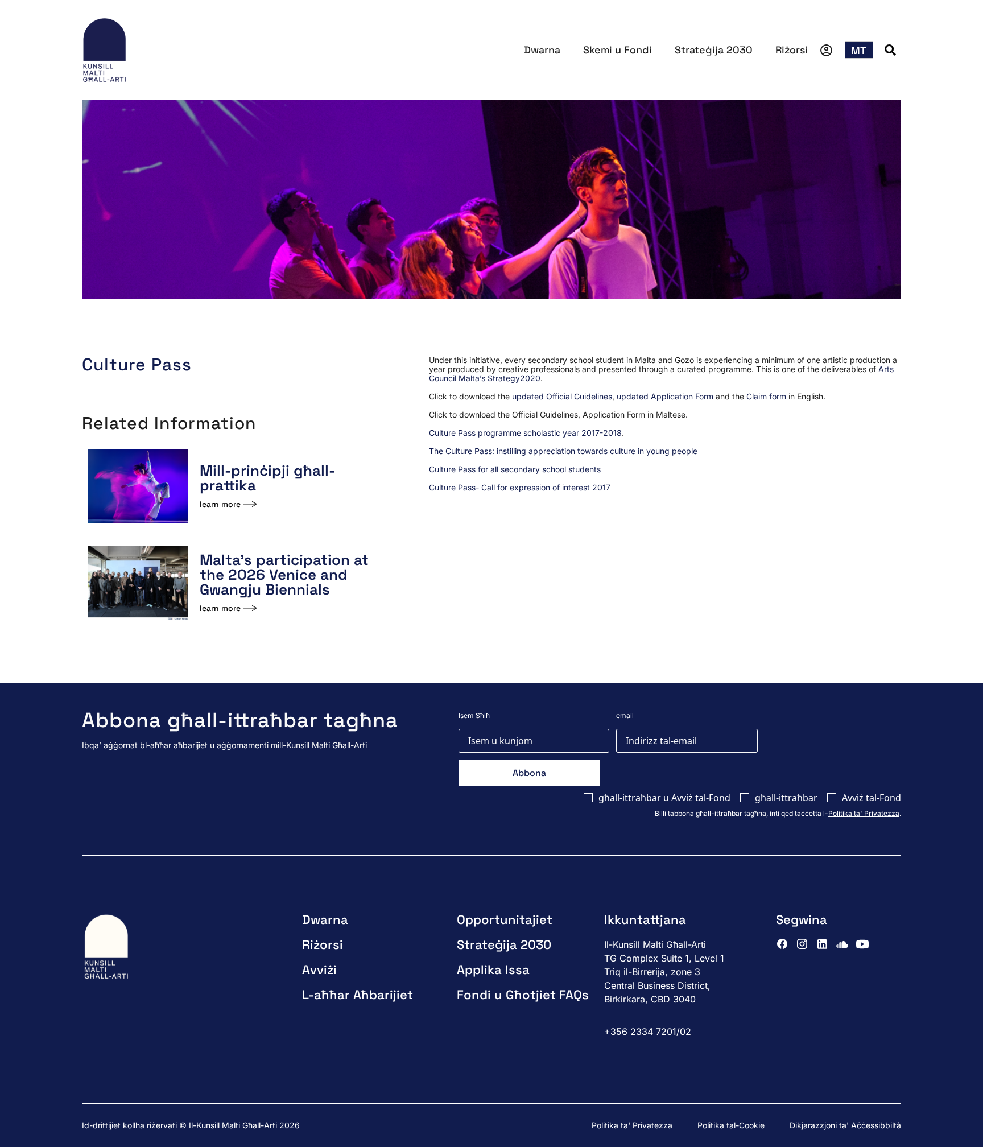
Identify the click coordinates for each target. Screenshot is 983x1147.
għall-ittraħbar (786, 797)
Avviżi (319, 969)
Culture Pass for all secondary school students (515, 469)
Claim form (766, 396)
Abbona (529, 773)
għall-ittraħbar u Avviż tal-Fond (664, 797)
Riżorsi (791, 49)
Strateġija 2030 (714, 49)
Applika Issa (493, 969)
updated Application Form (665, 396)
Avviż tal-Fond (871, 797)
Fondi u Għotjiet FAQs (523, 994)
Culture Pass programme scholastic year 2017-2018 (525, 433)
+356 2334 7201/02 (647, 1031)
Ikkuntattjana (645, 919)
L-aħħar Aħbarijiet (357, 994)
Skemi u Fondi (617, 49)
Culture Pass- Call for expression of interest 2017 (519, 487)
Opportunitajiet (504, 919)
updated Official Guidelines (562, 396)
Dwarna (542, 49)
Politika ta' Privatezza (863, 813)
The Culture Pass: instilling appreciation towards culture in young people (563, 451)
